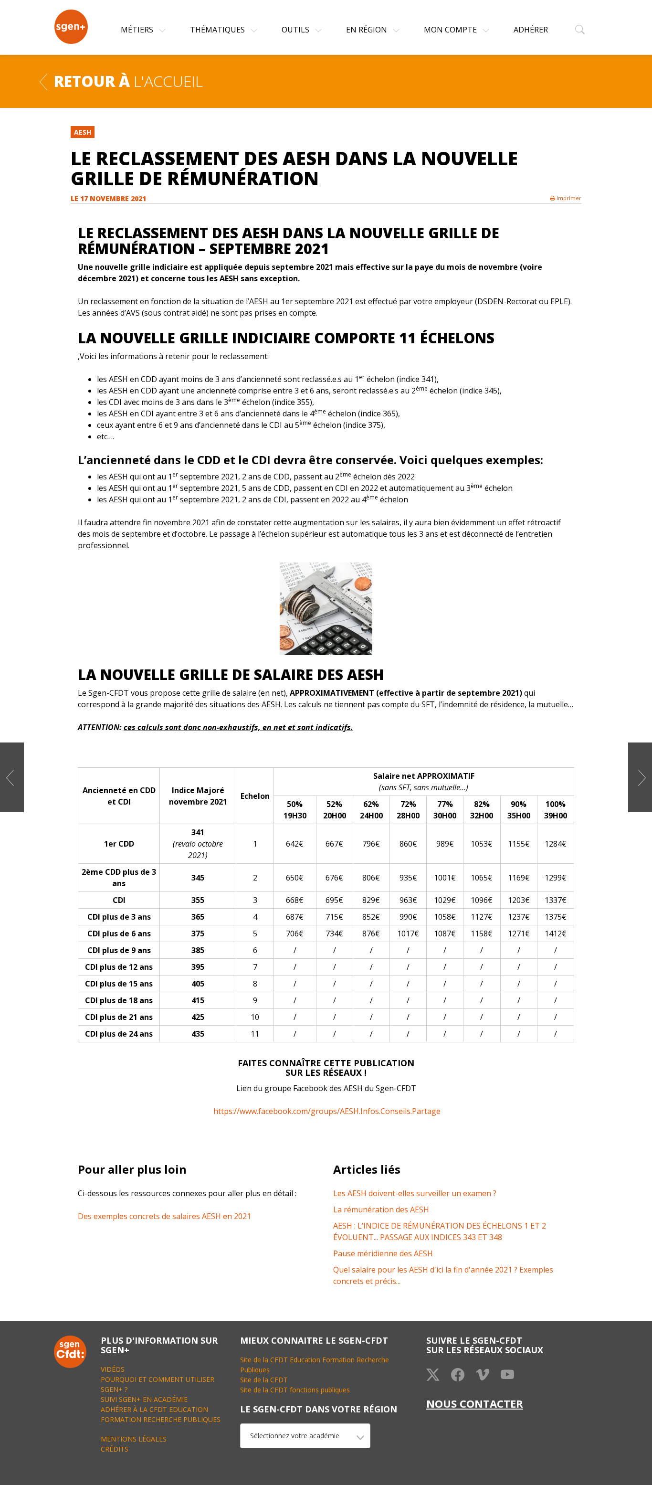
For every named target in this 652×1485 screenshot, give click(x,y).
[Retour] (43, 81)
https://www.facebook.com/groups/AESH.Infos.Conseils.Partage (327, 1111)
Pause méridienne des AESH (383, 1253)
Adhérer (531, 29)
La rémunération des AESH (381, 1209)
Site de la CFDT (264, 1379)
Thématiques (218, 29)
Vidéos (113, 1369)
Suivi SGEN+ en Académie (144, 1399)
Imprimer (568, 198)
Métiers (138, 29)
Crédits (114, 1448)
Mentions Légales (134, 1438)
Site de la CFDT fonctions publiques (295, 1389)
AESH (82, 132)
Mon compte (451, 29)
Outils (296, 29)
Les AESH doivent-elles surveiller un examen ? (414, 1193)
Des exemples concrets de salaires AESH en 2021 (164, 1216)
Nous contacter (474, 1403)
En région (367, 29)
